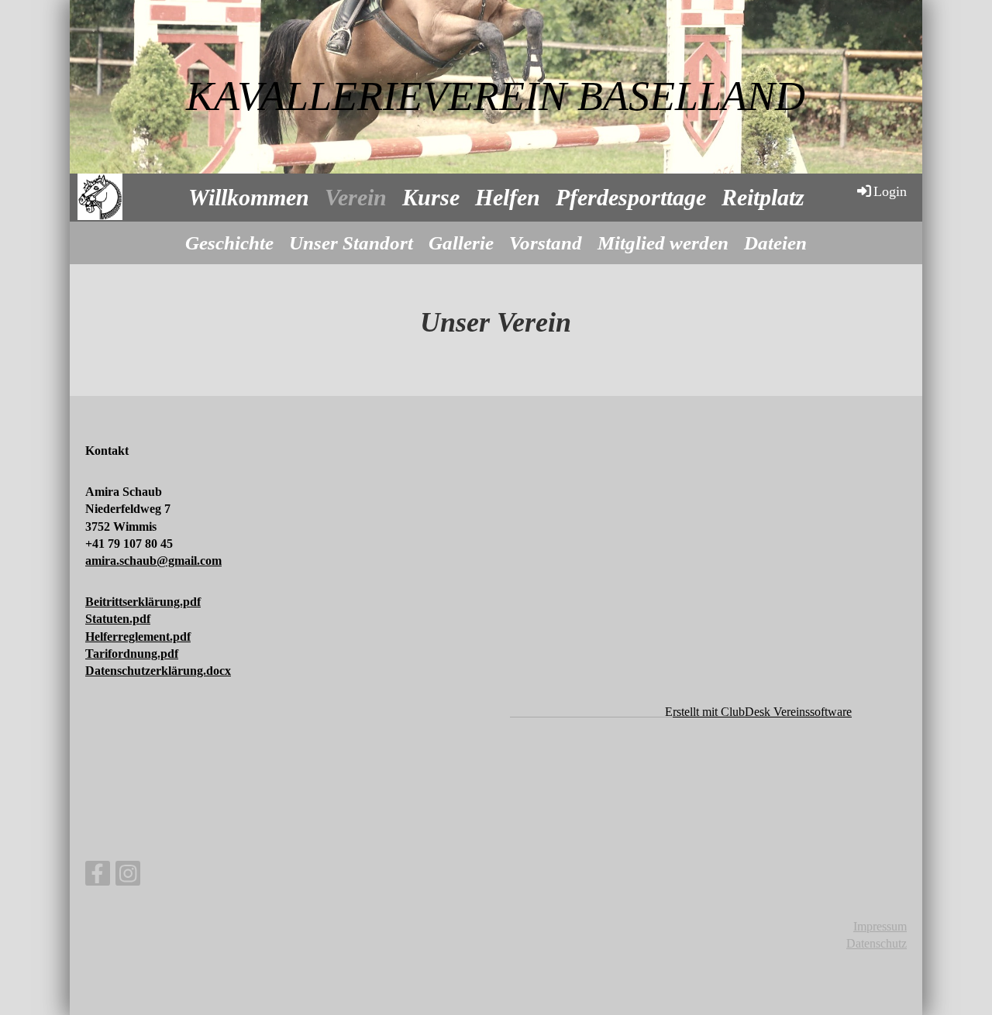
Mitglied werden (663, 242)
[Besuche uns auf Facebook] (97, 877)
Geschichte (229, 242)
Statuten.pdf (117, 618)
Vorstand (545, 242)
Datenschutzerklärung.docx (158, 670)
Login (890, 191)
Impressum (880, 926)
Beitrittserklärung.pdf (143, 601)
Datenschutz (876, 943)
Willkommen (248, 197)
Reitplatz (763, 197)
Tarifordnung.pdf (131, 653)
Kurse (431, 197)
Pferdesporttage (631, 197)
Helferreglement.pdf (138, 636)
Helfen (507, 197)
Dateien (775, 242)
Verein (356, 197)
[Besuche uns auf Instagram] (127, 877)
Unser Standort (351, 242)
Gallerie (461, 242)
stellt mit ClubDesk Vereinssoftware (762, 711)
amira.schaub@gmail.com (153, 560)
